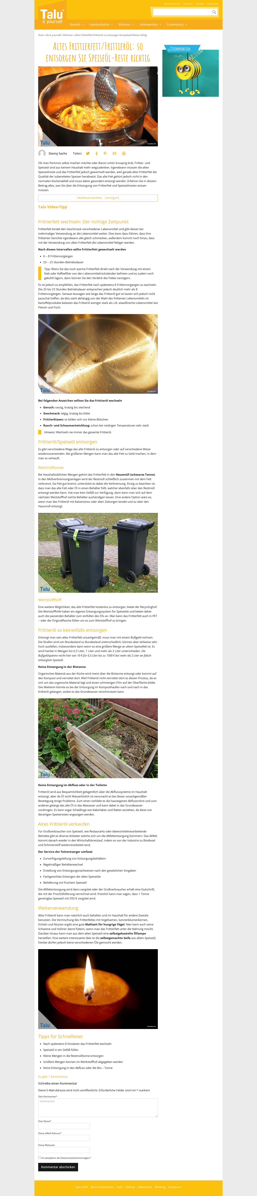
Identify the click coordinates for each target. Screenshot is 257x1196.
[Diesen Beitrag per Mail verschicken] (114, 153)
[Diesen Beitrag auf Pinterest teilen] (88, 153)
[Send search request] (214, 12)
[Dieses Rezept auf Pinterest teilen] (105, 153)
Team (119, 1187)
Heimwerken (149, 24)
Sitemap (199, 3)
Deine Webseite (46, 1145)
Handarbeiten (99, 24)
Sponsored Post (172, 3)
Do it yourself (53, 35)
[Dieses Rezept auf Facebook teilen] (97, 154)
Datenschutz (145, 1187)
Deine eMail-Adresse (50, 1133)
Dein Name (44, 1121)
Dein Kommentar (47, 1096)
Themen (188, 3)
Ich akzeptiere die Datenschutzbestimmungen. (66, 1157)
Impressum (213, 3)
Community (175, 24)
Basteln (75, 24)
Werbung (160, 1187)
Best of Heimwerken (102, 1187)
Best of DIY (82, 1187)
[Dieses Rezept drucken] (124, 153)
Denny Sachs (58, 153)
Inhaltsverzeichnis (98, 198)
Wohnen (125, 24)
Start (41, 35)
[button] (83, 25)
